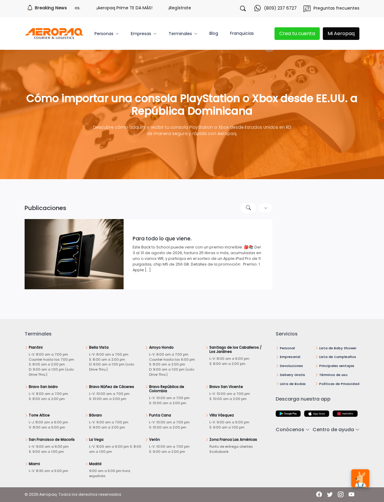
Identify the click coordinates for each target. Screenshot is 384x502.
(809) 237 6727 (280, 8)
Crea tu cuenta (297, 33)
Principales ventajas (336, 365)
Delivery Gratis (292, 374)
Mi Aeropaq (341, 33)
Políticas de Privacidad (339, 383)
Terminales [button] (180, 34)
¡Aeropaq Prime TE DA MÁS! (110, 8)
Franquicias (242, 33)
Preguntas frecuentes (336, 8)
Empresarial (290, 356)
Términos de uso (333, 374)
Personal (287, 348)
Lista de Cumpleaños (337, 356)
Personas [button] (103, 34)
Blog (213, 33)
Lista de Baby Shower (337, 348)
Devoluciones (291, 365)
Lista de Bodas (293, 383)
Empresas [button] (141, 34)
